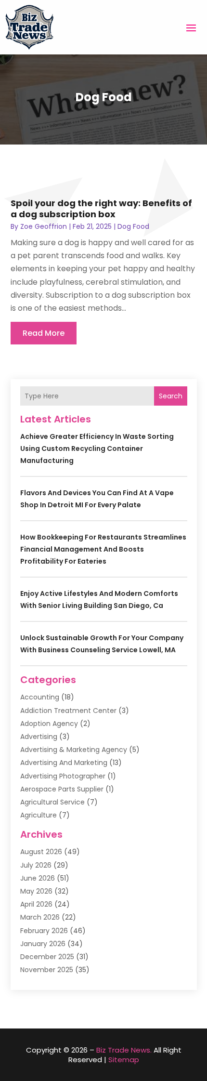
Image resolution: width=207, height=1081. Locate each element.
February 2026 (44, 931)
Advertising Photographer (62, 776)
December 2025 (47, 957)
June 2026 (37, 878)
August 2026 (41, 852)
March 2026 (40, 917)
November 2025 (46, 970)
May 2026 (36, 891)
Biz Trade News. (124, 1050)
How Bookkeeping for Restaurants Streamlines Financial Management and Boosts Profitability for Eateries (103, 549)
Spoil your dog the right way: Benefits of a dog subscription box (101, 208)
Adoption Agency (49, 723)
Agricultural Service (52, 802)
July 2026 (36, 865)
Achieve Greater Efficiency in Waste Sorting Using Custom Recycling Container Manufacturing (97, 448)
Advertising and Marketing (63, 762)
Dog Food (133, 226)
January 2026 (42, 944)
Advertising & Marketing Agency (73, 749)
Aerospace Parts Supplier (62, 789)
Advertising (38, 736)
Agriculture (38, 815)
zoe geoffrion (43, 226)
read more (44, 333)
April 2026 (36, 904)
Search (170, 396)
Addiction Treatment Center (68, 710)
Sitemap (123, 1060)
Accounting (39, 697)
